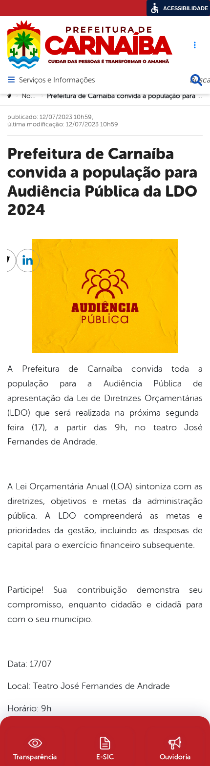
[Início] (10, 96)
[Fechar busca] (196, 80)
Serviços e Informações (57, 80)
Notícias (33, 96)
